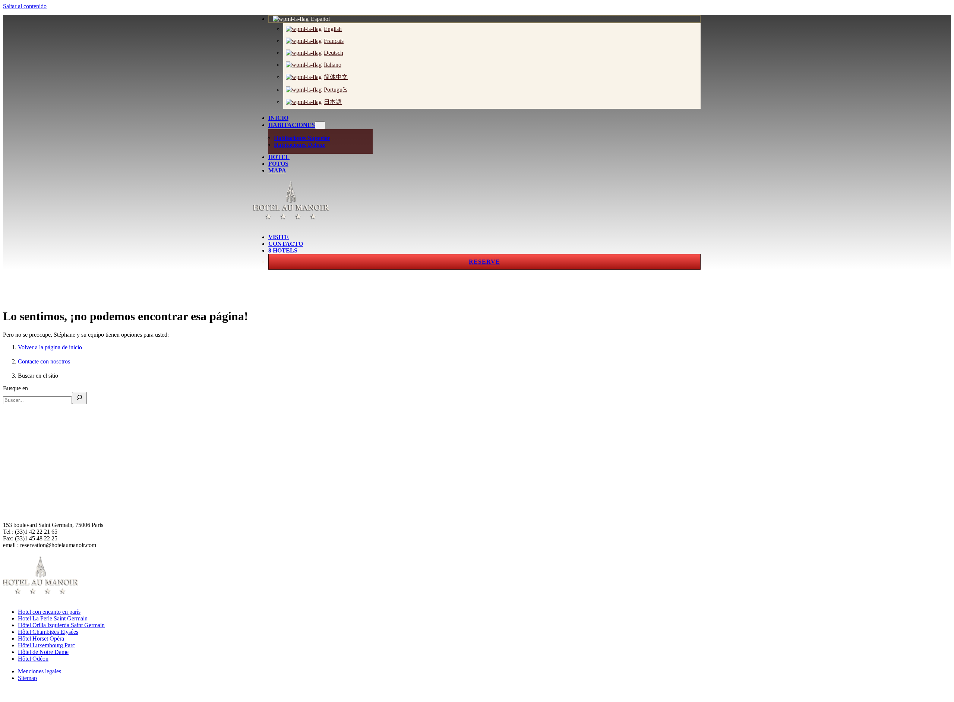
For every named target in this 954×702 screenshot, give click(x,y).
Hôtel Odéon (33, 658)
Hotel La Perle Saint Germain (53, 618)
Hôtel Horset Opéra (41, 638)
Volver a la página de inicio (50, 347)
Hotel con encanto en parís (49, 612)
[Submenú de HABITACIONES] (320, 125)
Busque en (15, 388)
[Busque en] (79, 398)
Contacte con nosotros (44, 361)
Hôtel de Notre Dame (43, 652)
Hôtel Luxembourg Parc (46, 645)
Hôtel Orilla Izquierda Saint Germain (61, 625)
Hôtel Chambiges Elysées (48, 632)
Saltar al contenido (25, 6)
